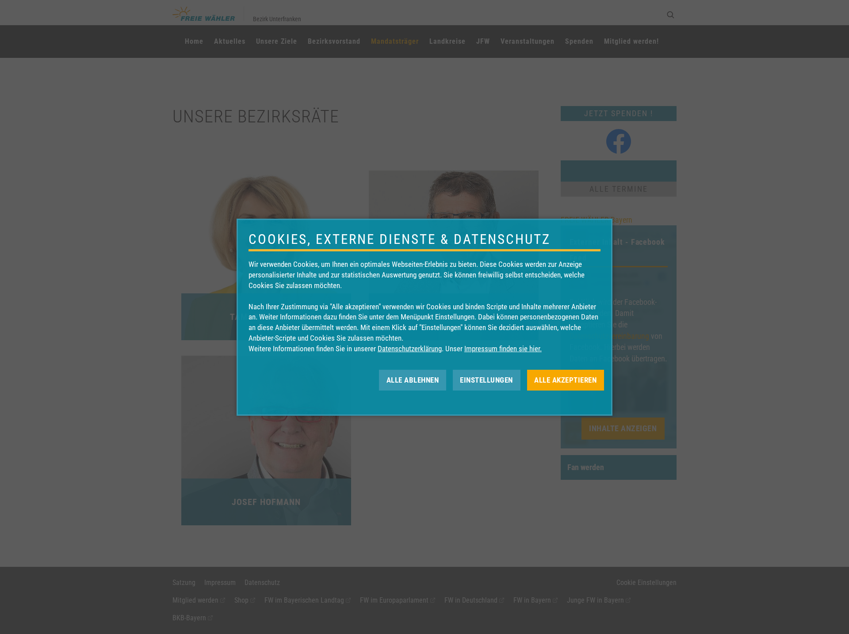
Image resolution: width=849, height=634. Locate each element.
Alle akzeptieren (565, 379)
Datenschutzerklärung (410, 348)
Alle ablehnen (412, 379)
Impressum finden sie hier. (503, 348)
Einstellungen (486, 379)
